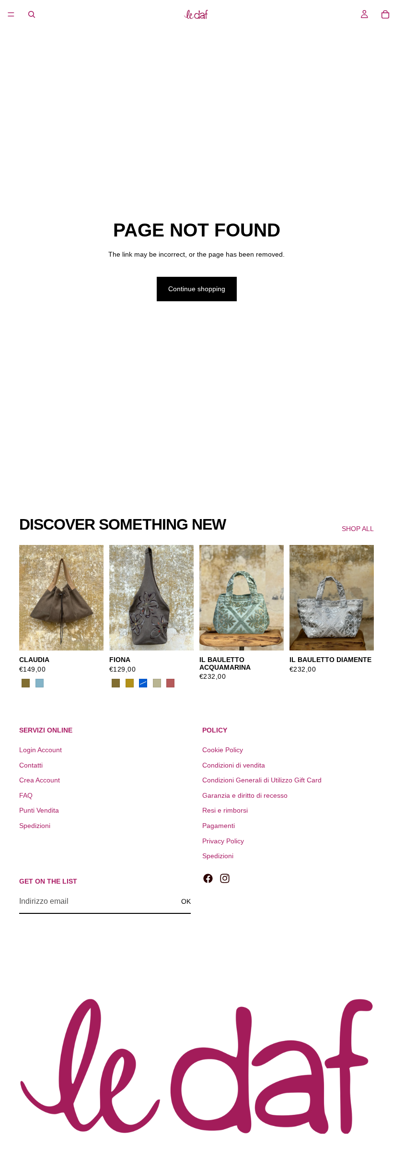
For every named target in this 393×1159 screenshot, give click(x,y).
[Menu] (11, 14)
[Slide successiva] (93, 597)
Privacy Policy (223, 841)
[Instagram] (225, 878)
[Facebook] (208, 878)
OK (186, 901)
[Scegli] (88, 635)
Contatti (31, 765)
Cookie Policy (222, 750)
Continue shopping (196, 289)
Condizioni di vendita (233, 765)
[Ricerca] (31, 14)
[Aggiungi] (268, 635)
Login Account (40, 750)
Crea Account (39, 780)
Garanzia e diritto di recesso (245, 795)
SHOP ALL (358, 528)
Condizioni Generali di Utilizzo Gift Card (262, 780)
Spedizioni (34, 825)
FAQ (26, 795)
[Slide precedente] (29, 597)
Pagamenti (218, 825)
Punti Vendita (39, 810)
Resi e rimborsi (225, 810)
